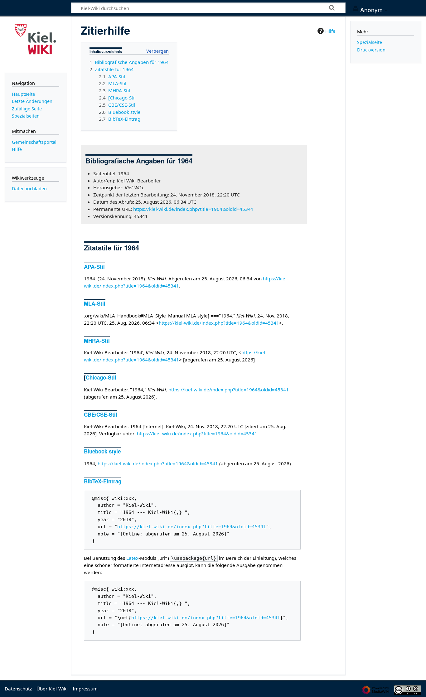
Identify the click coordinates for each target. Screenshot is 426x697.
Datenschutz (18, 688)
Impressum (85, 688)
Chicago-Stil (101, 377)
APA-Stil (94, 266)
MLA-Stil (94, 303)
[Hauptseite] (35, 44)
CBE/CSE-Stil (100, 414)
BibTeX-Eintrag (102, 481)
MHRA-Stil (97, 340)
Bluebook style (102, 451)
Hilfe (330, 31)
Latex (132, 558)
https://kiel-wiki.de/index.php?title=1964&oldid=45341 (193, 209)
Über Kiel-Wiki (52, 688)
